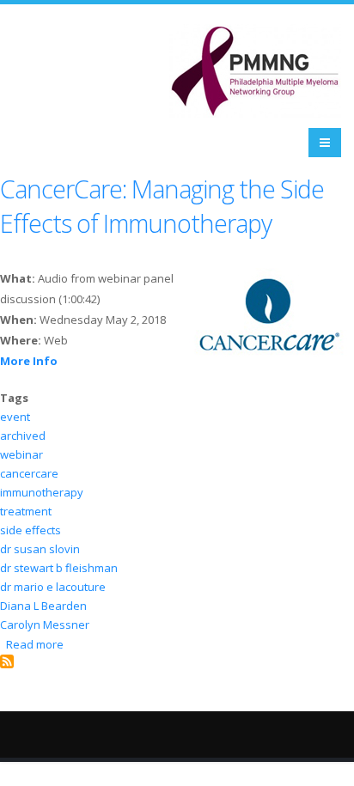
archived (23, 435)
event (15, 416)
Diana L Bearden (43, 605)
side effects (30, 530)
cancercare (29, 473)
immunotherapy (41, 492)
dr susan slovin (40, 549)
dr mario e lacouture (53, 586)
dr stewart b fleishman (59, 568)
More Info (29, 361)
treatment (26, 511)
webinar (21, 454)
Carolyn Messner (44, 624)
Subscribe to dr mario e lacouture (7, 661)
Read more (35, 644)
